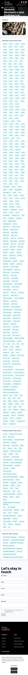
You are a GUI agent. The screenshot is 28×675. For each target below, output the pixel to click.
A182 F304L (14, 232)
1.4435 (5, 107)
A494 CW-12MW (7, 309)
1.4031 (16, 75)
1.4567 (17, 129)
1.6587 (5, 175)
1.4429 (5, 104)
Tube (4, 524)
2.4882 (17, 204)
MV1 (11, 395)
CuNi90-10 (6, 352)
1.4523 (10, 118)
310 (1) (21, 209)
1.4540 (11, 124)
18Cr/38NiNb (18, 189)
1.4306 (11, 87)
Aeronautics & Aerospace (9, 537)
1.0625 (5, 61)
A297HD (5, 252)
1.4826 (5, 147)
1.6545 (22, 169)
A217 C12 (13, 244)
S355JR (13, 415)
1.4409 (17, 98)
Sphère (20, 515)
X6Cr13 (5, 424)
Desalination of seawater (16, 543)
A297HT (15, 261)
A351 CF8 (5, 275)
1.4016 (5, 72)
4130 (23, 215)
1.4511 (10, 115)
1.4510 (5, 115)
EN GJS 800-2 (17, 381)
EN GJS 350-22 (16, 364)
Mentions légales (18, 644)
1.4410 (23, 98)
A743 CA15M (6, 329)
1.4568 (23, 129)
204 (20, 192)
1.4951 (22, 164)
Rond (22, 510)
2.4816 (11, 201)
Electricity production (8, 545)
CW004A (5, 355)
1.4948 (17, 164)
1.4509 (22, 112)
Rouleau (15, 513)
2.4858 (5, 204)
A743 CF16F (6, 332)
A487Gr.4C (6, 304)
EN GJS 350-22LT (8, 367)
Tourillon (15, 521)
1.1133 (10, 61)
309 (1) (19, 207)
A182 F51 (13, 238)
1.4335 (5, 95)
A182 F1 (15, 224)
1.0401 (21, 47)
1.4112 (10, 81)
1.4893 (23, 158)
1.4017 (10, 72)
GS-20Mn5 (14, 387)
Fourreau (5, 488)
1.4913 (10, 161)
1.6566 (11, 172)
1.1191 (15, 64)
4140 (4, 218)
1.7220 (5, 178)
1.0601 (16, 58)
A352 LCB (21, 292)
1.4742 (16, 141)
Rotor (4, 513)
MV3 (21, 395)
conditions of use (9, 611)
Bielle (21, 445)
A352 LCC (6, 295)
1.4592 (16, 135)
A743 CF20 (15, 332)
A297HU (22, 261)
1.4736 (5, 141)
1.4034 (22, 75)
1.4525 (16, 118)
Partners (4, 647)
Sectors (3, 644)
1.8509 (13, 187)
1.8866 (19, 187)
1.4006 (11, 69)
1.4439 (17, 107)
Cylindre (13, 468)
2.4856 (17, 201)
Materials (4, 638)
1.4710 (12, 138)
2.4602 (22, 195)
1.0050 (23, 44)
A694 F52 (13, 324)
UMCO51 (5, 421)
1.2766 (16, 67)
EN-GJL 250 (6, 361)
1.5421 (5, 169)
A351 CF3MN (15, 272)
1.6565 (5, 172)
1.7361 (10, 181)
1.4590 (11, 135)
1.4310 (11, 89)
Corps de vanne (18, 459)
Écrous (17, 479)
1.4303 (22, 84)
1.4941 (11, 164)
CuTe (17, 352)
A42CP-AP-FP (14, 295)
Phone (2, 595)
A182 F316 (6, 235)
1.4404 (23, 95)
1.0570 (5, 58)
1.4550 (17, 127)
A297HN (5, 258)
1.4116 (21, 81)
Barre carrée (6, 445)
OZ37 (20, 407)
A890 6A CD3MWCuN (9, 341)
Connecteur (6, 457)
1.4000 (21, 67)
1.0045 (17, 44)
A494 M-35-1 (16, 318)
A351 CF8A (14, 275)
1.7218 (22, 175)
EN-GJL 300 (15, 361)
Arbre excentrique (7, 439)
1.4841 (11, 149)
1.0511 (16, 52)
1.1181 (4, 64)
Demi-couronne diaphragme (10, 477)
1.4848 (11, 152)
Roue (9, 513)
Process (4, 641)
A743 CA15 (15, 327)
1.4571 (10, 132)
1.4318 (16, 92)
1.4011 (22, 69)
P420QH (22, 409)
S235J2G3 (6, 412)
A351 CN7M (6, 287)
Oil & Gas (19, 551)
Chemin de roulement (15, 451)
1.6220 (10, 169)
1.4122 (4, 84)
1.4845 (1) (17, 149)
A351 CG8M (6, 281)
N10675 (17, 404)
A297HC (19, 249)
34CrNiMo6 (6, 215)
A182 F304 (6, 232)
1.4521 (5, 118)
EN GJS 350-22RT (8, 369)
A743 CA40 (15, 329)
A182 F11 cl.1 (6, 227)
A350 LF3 (5, 267)
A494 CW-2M (18, 309)
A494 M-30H (6, 318)
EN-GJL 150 (6, 358)
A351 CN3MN (18, 284)
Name (2, 582)
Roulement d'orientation (9, 515)
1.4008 (17, 69)
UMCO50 (18, 418)
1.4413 (10, 101)
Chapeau (5, 451)
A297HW (5, 264)
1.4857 (11, 155)
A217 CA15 (12, 247)
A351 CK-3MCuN (7, 284)
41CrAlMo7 (11, 218)
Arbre (4, 437)
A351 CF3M (6, 272)
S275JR (13, 412)
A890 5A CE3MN (19, 338)
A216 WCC (6, 244)
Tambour (15, 518)
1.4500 (5, 112)
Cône (16, 454)
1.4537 (18, 121)
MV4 (4, 398)
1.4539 (5, 124)
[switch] (2, 610)
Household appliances (9, 551)
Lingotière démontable (9, 494)
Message (3, 601)
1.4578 (16, 132)
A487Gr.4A (14, 301)
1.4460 (5, 109)
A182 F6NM (13, 241)
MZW (4, 404)
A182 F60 (5, 241)
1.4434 (17, 104)
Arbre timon (6, 442)
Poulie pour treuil (7, 510)
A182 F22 (5, 229)
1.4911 (4, 161)
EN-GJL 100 (20, 355)
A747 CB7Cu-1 (16, 335)
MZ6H (9, 401)
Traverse (21, 521)
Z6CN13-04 (12, 424)
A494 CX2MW (7, 315)
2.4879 (11, 204)
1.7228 (21, 178)
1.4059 (11, 78)
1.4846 (5, 152)
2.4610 (5, 198)
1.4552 (23, 127)
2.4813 (5, 201)
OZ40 (4, 409)
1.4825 (22, 144)
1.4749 (22, 141)
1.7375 (16, 181)
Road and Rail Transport (9, 554)
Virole (4, 527)
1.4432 (11, 104)
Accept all (14, 672)
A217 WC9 (6, 249)
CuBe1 (11, 347)
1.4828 (11, 147)
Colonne (11, 454)
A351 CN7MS (15, 287)
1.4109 (5, 81)
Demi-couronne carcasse (9, 474)
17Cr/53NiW (6, 187)
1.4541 (17, 124)
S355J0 (20, 412)
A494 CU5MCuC (15, 307)
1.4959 (11, 167)
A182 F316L (14, 235)
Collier (4, 454)
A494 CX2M (17, 312)
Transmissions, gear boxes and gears (13, 557)
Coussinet (17, 465)
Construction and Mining (17, 540)
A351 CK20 (15, 281)
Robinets (16, 510)
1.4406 (5, 98)
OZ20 (14, 407)
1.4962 (17, 167)
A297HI (5, 255)
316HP (5, 212)
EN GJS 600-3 (17, 378)
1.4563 (11, 129)
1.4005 (5, 69)
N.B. (22, 404)
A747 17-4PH (6, 335)
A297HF (12, 252)
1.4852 (23, 152)
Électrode (5, 482)
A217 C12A (21, 244)
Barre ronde (15, 445)
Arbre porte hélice (19, 439)
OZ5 (10, 409)
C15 (4, 344)
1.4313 (5, 92)
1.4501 (11, 112)
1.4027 (22, 72)
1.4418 (22, 101)
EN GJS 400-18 (7, 372)
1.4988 (23, 167)
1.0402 (5, 49)
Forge (18, 485)
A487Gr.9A (6, 307)
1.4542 (23, 124)
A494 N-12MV (7, 321)
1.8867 (5, 189)
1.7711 (16, 184)
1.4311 (16, 89)
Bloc (4, 448)
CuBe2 (17, 347)
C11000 (19, 341)
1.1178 (21, 61)
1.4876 (11, 158)
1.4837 (22, 147)
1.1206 (20, 64)
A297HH (19, 252)
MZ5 (19, 398)
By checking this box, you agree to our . (14, 610)
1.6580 (17, 172)
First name (3, 575)
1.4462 (11, 109)
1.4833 (17, 147)
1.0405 (11, 49)
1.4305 (5, 87)
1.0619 (22, 58)
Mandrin (5, 497)
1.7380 (22, 181)
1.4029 (11, 75)
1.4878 (17, 158)
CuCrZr (5, 349)
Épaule (20, 482)
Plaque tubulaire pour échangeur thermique (11, 503)
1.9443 (14, 192)
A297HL (20, 255)
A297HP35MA (7, 261)
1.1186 (9, 64)
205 (4, 195)
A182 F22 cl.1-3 (14, 229)
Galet (17, 488)
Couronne (5, 462)
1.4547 (5, 127)
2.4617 (11, 198)
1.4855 (5, 155)
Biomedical (6, 540)
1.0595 (11, 58)
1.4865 (5, 158)
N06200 (10, 404)
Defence (5, 543)
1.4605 (22, 135)
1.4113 (16, 81)
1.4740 (11, 141)
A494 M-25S (16, 315)
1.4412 (5, 101)
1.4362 (11, 95)
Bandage (14, 442)
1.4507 (16, 112)
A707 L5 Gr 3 (6, 327)
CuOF (12, 352)
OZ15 (9, 407)
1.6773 (10, 175)
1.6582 (22, 172)
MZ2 (9, 398)
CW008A (12, 355)
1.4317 (10, 92)
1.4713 (18, 138)
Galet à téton (6, 491)
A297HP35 (13, 258)
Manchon (19, 494)
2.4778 (17, 198)
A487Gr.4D (14, 304)
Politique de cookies (19, 641)
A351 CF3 (17, 269)
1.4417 (16, 101)
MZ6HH (16, 401)
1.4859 (17, 155)
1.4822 (10, 144)
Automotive (22, 537)
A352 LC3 (13, 292)
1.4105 (22, 78)
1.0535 (22, 52)
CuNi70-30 (18, 349)
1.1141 (15, 61)
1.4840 (5, 149)
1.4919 (16, 161)
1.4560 (5, 129)
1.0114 (4, 47)
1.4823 (16, 144)
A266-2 (13, 249)
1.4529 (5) (6, 121)
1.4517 (21, 115)
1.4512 (16, 115)
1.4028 (5, 75)
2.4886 (5, 207)
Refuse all (14, 668)
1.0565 (17, 55)
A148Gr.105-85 (12, 221)
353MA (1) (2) (15, 215)
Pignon (17, 497)
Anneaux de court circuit (15, 434)
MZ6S (21, 401)
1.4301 (16, 84)
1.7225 (10, 178)
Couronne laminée (8, 465)
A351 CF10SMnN (7, 269)
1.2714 (10, 67)
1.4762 (5, 144)
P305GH (15, 409)
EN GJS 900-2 (7, 384)
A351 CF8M (14, 278)
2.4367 (9, 195)
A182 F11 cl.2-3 (16, 227)
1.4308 (23, 87)
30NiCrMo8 (14, 209)
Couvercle (5, 468)
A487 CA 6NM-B (18, 298)
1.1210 (4, 67)
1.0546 (5, 55)
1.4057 (5, 78)
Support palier (6, 518)
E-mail (2, 588)
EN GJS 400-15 (19, 369)
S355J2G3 (6, 415)
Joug (18, 491)
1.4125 (10, 84)
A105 (4, 221)
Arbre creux (11, 437)
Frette (11, 488)
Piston (5, 499)
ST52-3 (12, 418)
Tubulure (10, 524)
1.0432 (22, 49)
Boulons (10, 448)
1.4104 (17, 78)
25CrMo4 (11, 207)
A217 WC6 (20, 247)
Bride (20, 448)
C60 (22, 344)
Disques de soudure (8, 479)
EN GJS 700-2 (7, 381)
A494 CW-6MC (7, 312)
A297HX (12, 264)
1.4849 (17, 152)
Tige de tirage (6, 521)
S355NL (5, 418)
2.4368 (16, 195)
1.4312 (22, 89)
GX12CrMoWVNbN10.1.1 (9, 389)
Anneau (5, 434)
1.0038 (5, 44)
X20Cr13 (12, 421)
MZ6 (4, 401)
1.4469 (17, 109)
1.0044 (11, 44)
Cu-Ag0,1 (5, 347)
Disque (22, 477)
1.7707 (5, 184)
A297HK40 (12, 255)
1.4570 (5, 132)
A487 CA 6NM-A (7, 298)
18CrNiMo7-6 (6, 192)
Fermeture (5, 485)
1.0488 (5, 52)
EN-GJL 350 (6, 364)
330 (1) (17, 212)
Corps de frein (15, 457)
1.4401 (17, 95)
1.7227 (16, 178)
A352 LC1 (15, 289)
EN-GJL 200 (15, 358)
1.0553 (11, 55)
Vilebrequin (17, 524)
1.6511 (16, 169)
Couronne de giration (16, 462)
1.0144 (16, 47)
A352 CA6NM (6, 289)
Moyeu (11, 497)
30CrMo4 (5, 209)
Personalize (14, 665)
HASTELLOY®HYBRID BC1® (10, 392)
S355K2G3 (21, 415)
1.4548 (11, 127)
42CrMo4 (18, 218)
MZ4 (14, 398)
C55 (18, 344)
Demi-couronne (7, 471)
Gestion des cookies (19, 647)
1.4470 (23, 109)
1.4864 (23, 155)
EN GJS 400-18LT (19, 372)
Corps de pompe (7, 459)
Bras (15, 448)
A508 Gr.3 (6, 324)
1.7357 (5, 181)
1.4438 (11, 107)
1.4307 (17, 87)
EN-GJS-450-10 (20, 375)
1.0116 (10, 47)
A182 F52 (20, 238)
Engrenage (13, 482)
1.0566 (22, 55)
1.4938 (5, 164)
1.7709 (10, 184)
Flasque (13, 485)
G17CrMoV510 (17, 384)
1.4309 (5, 89)
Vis (9, 527)
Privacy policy (17, 638)
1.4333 (22, 92)
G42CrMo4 (6, 387)
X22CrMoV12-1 (21, 421)
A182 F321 (6, 238)
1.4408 (11, 98)
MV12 (15, 395)
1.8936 (11, 189)
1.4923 (22, 161)
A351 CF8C (6, 278)
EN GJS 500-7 (7, 378)
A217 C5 (5, 247)
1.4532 (13, 121)
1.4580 (22, 132)
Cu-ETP (11, 349)
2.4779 (23, 198)
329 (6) (11, 212)
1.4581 (5, 135)
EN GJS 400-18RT (8, 375)
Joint (13, 491)
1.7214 (16, 175)
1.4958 (5, 167)
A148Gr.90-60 (7, 224)
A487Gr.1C (6, 301)
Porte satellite (11, 507)
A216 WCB (22, 241)
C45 (13, 344)
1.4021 (16, 72)
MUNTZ (5, 395)
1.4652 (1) (5, 138)
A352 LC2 (5, 292)
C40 (8, 344)
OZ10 (4, 407)
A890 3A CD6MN (7, 338)
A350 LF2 (19, 264)
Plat (4, 507)
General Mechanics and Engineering (12, 548)
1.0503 (11, 52)
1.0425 (17, 49)
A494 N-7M (16, 321)
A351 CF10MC (14, 267)
